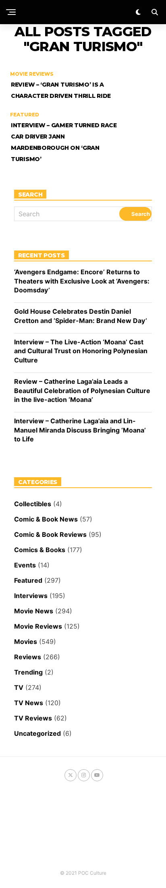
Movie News (33, 611)
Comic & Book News (46, 519)
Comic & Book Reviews (50, 534)
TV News (28, 703)
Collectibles (32, 504)
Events (25, 565)
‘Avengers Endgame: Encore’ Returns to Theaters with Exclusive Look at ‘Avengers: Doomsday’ (81, 281)
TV (18, 687)
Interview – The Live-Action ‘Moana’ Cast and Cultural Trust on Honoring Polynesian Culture (80, 351)
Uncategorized (37, 733)
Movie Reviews (38, 626)
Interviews (31, 596)
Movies (25, 642)
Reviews (27, 657)
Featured (28, 580)
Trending (28, 672)
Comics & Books (39, 550)
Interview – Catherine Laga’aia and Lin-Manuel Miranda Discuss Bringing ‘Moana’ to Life (80, 430)
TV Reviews (33, 718)
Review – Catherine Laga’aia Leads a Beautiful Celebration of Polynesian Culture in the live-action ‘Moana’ (82, 390)
